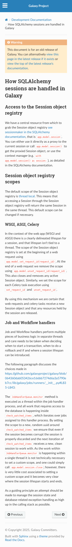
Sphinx (23, 536)
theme (43, 536)
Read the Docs (14, 540)
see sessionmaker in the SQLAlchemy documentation (28, 132)
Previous (16, 514)
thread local (27, 196)
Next (58, 514)
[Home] (6, 19)
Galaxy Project (39, 6)
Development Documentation (31, 19)
